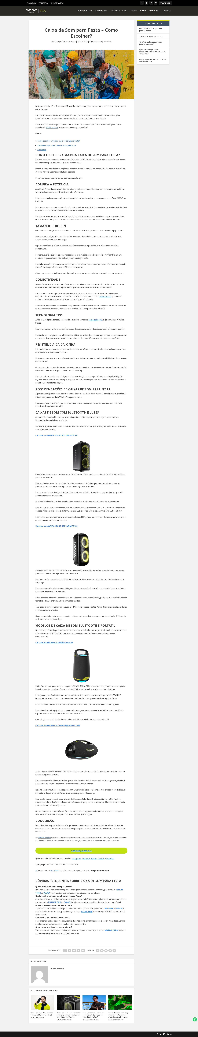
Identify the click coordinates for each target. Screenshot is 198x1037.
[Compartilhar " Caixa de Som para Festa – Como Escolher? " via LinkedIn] (78, 950)
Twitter (94, 858)
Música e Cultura (118, 11)
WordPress (68, 1034)
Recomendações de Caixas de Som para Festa (56, 145)
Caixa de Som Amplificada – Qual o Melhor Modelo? (42, 1014)
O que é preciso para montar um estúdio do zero (153, 60)
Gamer (143, 11)
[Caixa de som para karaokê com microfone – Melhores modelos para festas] (68, 1002)
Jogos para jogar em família (150, 36)
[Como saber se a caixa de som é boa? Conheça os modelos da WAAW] (94, 1002)
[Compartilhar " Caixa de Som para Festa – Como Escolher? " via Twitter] (69, 950)
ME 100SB (109, 908)
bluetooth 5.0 (105, 296)
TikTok (101, 858)
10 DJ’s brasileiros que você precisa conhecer (150, 43)
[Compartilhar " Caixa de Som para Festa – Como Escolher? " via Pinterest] (74, 950)
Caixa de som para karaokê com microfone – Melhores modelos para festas (68, 1015)
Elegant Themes (44, 1034)
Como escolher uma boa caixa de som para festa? (58, 141)
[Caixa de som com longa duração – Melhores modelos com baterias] (120, 1002)
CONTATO (43, 3)
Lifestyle (167, 11)
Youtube (110, 858)
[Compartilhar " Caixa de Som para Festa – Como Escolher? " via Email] (83, 950)
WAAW (47, 893)
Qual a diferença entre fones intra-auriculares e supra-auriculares (152, 52)
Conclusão (41, 149)
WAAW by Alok (52, 127)
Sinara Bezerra (69, 41)
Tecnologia (154, 11)
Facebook (86, 858)
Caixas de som (101, 11)
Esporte (133, 11)
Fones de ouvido (84, 11)
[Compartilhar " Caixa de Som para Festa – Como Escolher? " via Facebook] (65, 950)
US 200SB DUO (54, 902)
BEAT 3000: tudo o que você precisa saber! (150, 30)
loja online (54, 870)
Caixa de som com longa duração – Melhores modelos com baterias (118, 1015)
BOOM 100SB (86, 911)
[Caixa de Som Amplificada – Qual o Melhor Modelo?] (42, 1002)
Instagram (76, 858)
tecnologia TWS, (96, 320)
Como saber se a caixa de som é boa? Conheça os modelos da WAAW (93, 1015)
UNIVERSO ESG (57, 3)
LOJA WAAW (31, 3)
